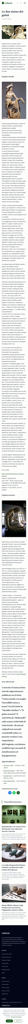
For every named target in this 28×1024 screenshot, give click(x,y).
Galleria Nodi (5, 993)
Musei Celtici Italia (9, 781)
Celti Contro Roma (9, 770)
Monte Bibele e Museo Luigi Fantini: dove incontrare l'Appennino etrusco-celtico (12, 907)
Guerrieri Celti (8, 776)
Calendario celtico (6, 960)
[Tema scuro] (21, 3)
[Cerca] (17, 3)
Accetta (9, 1021)
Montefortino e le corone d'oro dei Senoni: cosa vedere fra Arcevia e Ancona (13, 829)
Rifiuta (18, 1021)
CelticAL (8, 3)
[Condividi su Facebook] (9, 792)
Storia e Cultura (5, 987)
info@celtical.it (6, 1005)
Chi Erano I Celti (8, 765)
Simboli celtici (5, 963)
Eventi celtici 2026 (6, 957)
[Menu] (24, 3)
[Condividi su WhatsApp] (14, 792)
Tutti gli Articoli (5, 981)
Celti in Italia (5, 966)
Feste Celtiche (5, 984)
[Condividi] (18, 792)
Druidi (3, 972)
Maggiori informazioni (16, 1016)
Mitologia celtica (6, 969)
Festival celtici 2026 (7, 954)
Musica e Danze (6, 990)
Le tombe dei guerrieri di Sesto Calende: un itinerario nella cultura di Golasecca (13, 867)
